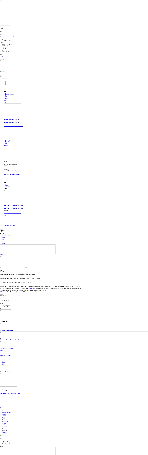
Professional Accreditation (6, 413)
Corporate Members (4, 242)
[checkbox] (74, 39)
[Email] (3, 271)
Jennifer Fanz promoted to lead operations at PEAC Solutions (13, 126)
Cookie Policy (5, 433)
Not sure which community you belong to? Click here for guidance (8, 36)
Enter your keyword (2, 231)
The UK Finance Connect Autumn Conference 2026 (12, 162)
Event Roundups (5, 425)
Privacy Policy (5, 432)
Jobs (3, 428)
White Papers (3, 431)
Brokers (3, 238)
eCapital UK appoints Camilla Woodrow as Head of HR (13, 216)
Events (2, 422)
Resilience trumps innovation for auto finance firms (12, 174)
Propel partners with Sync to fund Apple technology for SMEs (13, 130)
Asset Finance (3, 237)
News (0, 328)
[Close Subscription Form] (0, 0)
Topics (2, 410)
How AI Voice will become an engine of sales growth (12, 167)
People (2, 363)
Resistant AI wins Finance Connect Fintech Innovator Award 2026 (14, 170)
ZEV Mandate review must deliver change (6, 330)
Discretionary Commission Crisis (7, 412)
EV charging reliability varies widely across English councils (9, 339)
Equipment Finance (5, 420)
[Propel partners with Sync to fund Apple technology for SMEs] (8, 390)
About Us (3, 55)
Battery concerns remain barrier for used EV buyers (8, 348)
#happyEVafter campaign (4, 291)
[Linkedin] (0, 271)
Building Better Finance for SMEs (6, 235)
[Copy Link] (5, 271)
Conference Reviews (5, 426)
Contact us (3, 56)
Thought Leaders (5, 430)
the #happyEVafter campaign (31, 288)
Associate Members (4, 57)
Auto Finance (3, 236)
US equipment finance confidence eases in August (11, 119)
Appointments (3, 365)
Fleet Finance (3, 239)
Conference (4, 423)
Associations (4, 416)
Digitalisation (4, 415)
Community (4, 429)
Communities (3, 417)
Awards (4, 424)
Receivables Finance (5, 421)
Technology (3, 364)
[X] (2, 271)
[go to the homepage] (0, 77)
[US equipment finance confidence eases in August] (8, 386)
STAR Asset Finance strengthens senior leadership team (12, 213)
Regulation (4, 411)
